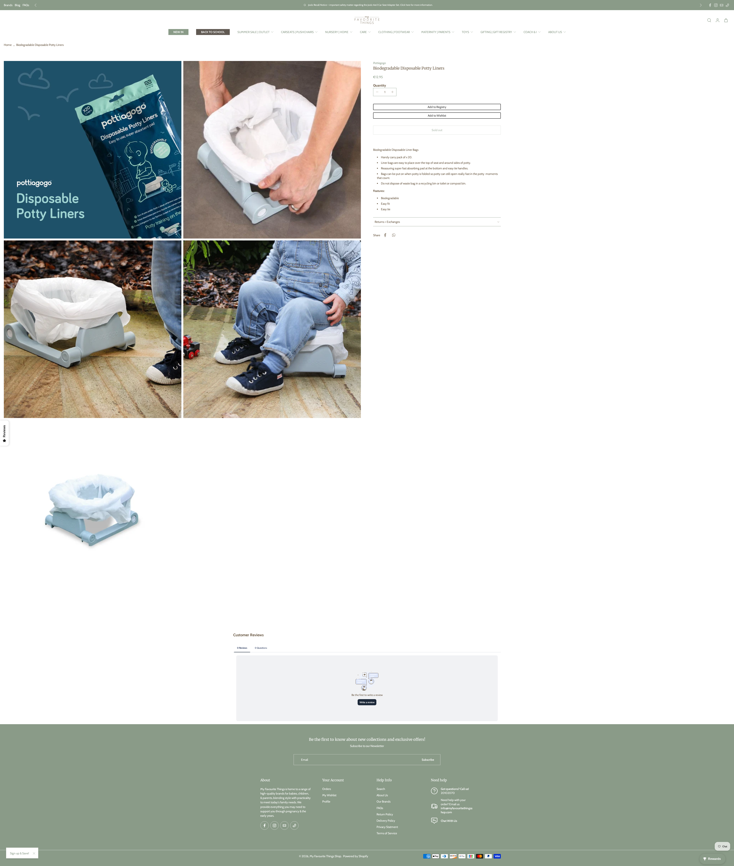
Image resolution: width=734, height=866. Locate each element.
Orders (326, 789)
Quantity (379, 85)
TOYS (465, 32)
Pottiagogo (379, 63)
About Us (382, 795)
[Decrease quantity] (377, 92)
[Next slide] (700, 5)
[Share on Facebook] (385, 235)
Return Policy (385, 814)
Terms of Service (387, 833)
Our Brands (384, 801)
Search (381, 789)
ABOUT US (555, 32)
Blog (17, 5)
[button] (437, 130)
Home (8, 45)
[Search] (709, 20)
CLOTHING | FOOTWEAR (394, 32)
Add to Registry (437, 107)
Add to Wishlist (437, 115)
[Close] (34, 853)
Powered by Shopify (355, 856)
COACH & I (530, 32)
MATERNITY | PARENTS (435, 32)
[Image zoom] (92, 150)
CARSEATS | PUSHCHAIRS (297, 32)
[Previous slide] (35, 5)
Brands (8, 5)
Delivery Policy (386, 820)
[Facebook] (710, 5)
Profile (326, 801)
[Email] (721, 5)
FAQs (26, 5)
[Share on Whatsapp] (393, 235)
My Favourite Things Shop (325, 856)
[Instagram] (716, 5)
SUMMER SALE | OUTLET (253, 32)
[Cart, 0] (726, 20)
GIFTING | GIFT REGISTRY (496, 32)
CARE (363, 32)
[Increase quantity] (392, 92)
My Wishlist (329, 795)
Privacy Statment (387, 827)
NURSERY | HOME (336, 32)
